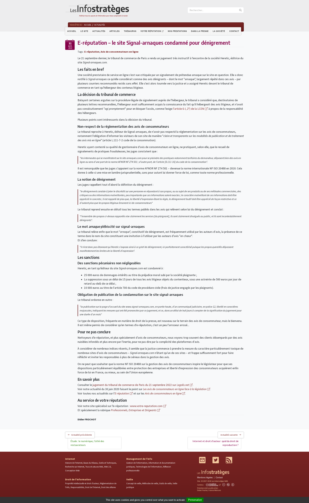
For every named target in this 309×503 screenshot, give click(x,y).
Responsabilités (77, 487)
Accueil (71, 31)
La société (219, 31)
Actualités (98, 31)
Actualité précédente (81, 434)
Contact (234, 31)
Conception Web (72, 470)
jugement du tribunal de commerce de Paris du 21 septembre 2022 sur (141, 385)
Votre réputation (150, 31)
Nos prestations (177, 31)
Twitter (215, 460)
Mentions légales (205, 477)
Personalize (195, 499)
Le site (84, 31)
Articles (114, 31)
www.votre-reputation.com (146, 406)
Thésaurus (130, 31)
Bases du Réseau (91, 462)
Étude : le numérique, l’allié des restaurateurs (87, 443)
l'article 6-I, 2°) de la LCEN (188, 109)
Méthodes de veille (150, 483)
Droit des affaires (108, 487)
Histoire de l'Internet (73, 462)
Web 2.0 (107, 466)
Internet (70, 458)
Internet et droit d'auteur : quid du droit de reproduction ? (215, 443)
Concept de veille (133, 483)
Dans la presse (200, 31)
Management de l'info (139, 458)
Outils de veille (165, 483)
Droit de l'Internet (92, 487)
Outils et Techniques (107, 462)
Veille (129, 479)
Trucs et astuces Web (94, 466)
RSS (229, 460)
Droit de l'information (78, 479)
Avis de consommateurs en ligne (119, 51)
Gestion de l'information (136, 462)
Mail (202, 460)
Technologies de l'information (149, 466)
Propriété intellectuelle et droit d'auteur (82, 483)
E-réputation (91, 51)
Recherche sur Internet (74, 466)
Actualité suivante (229, 434)
